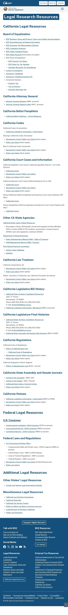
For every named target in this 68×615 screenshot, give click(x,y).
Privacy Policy (43, 595)
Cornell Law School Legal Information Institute (24, 485)
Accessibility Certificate (14, 598)
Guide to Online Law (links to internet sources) (24, 506)
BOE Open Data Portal (43, 532)
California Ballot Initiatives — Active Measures (23, 116)
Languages (59, 598)
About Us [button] (52, 3)
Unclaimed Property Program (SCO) (48, 562)
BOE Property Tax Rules (17, 61)
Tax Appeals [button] (40, 544)
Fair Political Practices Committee (16, 246)
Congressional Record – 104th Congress (21, 428)
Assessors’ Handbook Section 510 (19, 77)
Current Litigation (10, 562)
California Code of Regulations (20, 352)
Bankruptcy (7, 575)
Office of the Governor (44, 587)
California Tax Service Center (17, 503)
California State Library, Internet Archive (21, 384)
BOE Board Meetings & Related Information (23, 42)
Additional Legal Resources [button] (14, 579)
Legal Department (10, 557)
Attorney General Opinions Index (18, 104)
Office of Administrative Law (17, 349)
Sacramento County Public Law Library (21, 139)
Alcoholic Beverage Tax (17, 90)
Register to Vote (47, 598)
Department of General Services (15, 236)
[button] (34, 522)
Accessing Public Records (45, 537)
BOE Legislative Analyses (16, 48)
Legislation (7, 560)
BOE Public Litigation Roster (17, 52)
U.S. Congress (12, 420)
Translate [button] (60, 3)
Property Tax (13, 83)
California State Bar (13, 500)
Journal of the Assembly (15, 378)
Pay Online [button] (43, 3)
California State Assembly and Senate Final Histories (26, 333)
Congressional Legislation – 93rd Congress (22, 425)
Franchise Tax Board (43, 585)
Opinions (9, 253)
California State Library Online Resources (19, 223)
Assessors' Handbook (14, 74)
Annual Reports (41, 535)
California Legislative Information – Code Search (24, 132)
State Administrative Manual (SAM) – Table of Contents (27, 239)
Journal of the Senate (14, 381)
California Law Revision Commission (19, 497)
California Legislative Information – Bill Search (23, 308)
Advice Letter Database (15, 250)
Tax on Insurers (14, 86)
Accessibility (55, 595)
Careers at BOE (41, 540)
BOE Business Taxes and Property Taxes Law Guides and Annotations (33, 39)
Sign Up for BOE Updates (13, 535)
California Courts (12, 171)
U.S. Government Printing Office (18, 443)
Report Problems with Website (15, 537)
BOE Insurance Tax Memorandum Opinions (22, 45)
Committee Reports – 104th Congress (20, 432)
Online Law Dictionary (14, 513)
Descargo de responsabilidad (24, 595)
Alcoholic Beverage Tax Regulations (22, 67)
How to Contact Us (10, 532)
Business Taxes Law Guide (13, 570)
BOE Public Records (13, 55)
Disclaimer (7, 595)
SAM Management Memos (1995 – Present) (22, 242)
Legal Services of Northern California (20, 509)
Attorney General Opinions (16, 101)
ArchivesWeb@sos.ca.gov (21, 305)
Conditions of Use (32, 598)
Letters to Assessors (14, 71)
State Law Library (13, 142)
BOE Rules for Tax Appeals (18, 64)
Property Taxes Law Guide (13, 572)
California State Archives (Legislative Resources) (25, 294)
